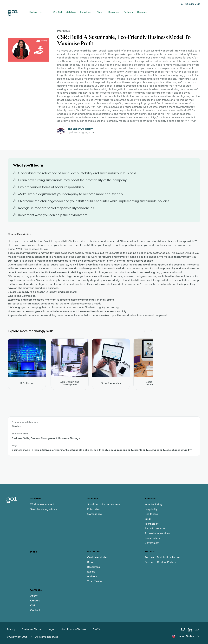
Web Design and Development (69, 383)
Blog (90, 562)
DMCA (97, 629)
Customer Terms (31, 629)
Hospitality (150, 509)
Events (91, 571)
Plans (33, 552)
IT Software (27, 383)
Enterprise (93, 509)
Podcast (92, 576)
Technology (151, 524)
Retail (147, 519)
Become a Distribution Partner (162, 557)
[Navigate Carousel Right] (151, 331)
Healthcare (151, 514)
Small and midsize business (103, 504)
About (34, 596)
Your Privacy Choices (73, 629)
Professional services (157, 533)
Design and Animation (152, 383)
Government (151, 543)
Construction (152, 538)
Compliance (94, 514)
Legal (51, 629)
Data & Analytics (111, 383)
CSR (32, 605)
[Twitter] (184, 629)
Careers (35, 600)
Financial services (155, 528)
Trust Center (94, 581)
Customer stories (97, 557)
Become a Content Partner (160, 562)
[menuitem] (58, 507)
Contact (35, 610)
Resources (93, 567)
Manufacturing (153, 504)
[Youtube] (198, 629)
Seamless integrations (43, 509)
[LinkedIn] (191, 629)
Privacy (10, 629)
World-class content (42, 504)
